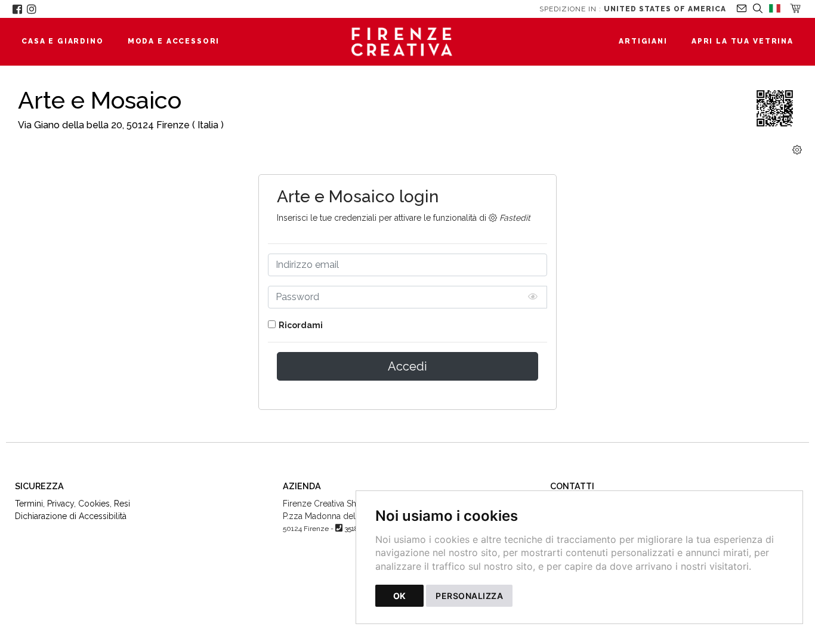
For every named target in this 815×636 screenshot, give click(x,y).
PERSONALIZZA (469, 596)
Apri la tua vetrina (742, 41)
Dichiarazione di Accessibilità (70, 516)
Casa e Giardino (62, 41)
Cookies (94, 503)
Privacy (60, 503)
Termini (29, 503)
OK (399, 596)
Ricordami (301, 325)
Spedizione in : (632, 9)
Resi (122, 503)
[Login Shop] (797, 150)
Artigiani (643, 41)
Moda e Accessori (174, 41)
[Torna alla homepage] (407, 42)
